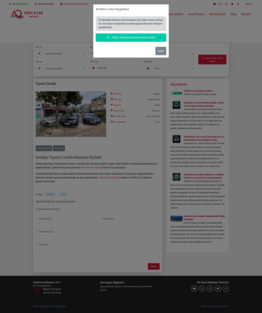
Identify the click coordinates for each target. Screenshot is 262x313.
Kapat (161, 50)
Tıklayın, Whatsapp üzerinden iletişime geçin (133, 37)
